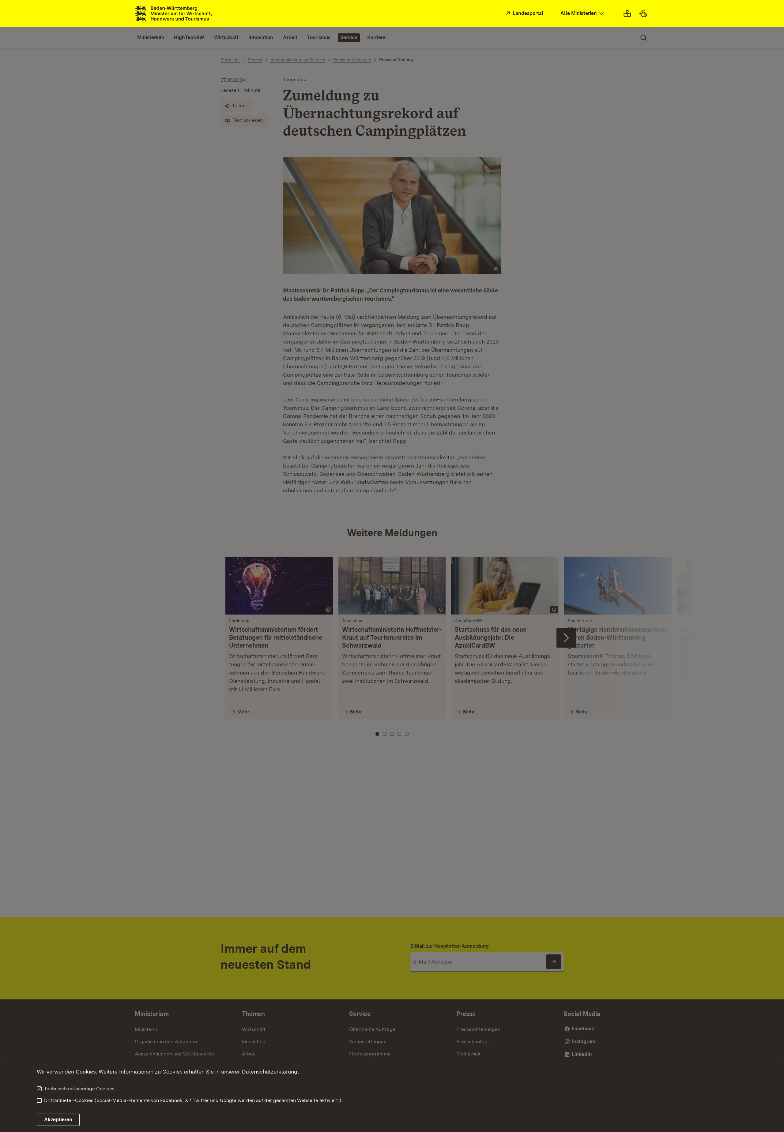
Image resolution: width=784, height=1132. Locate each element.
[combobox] (583, 13)
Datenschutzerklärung (269, 1071)
